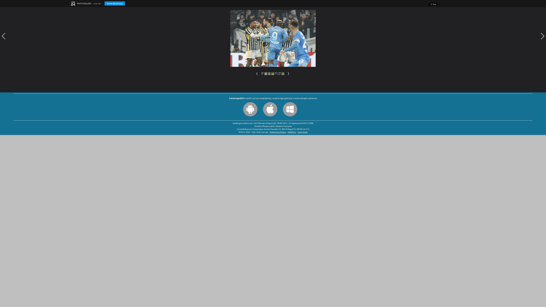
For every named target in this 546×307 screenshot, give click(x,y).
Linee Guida (303, 132)
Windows (290, 109)
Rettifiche (292, 132)
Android (250, 109)
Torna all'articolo (115, 3)
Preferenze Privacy (278, 132)
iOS (270, 109)
